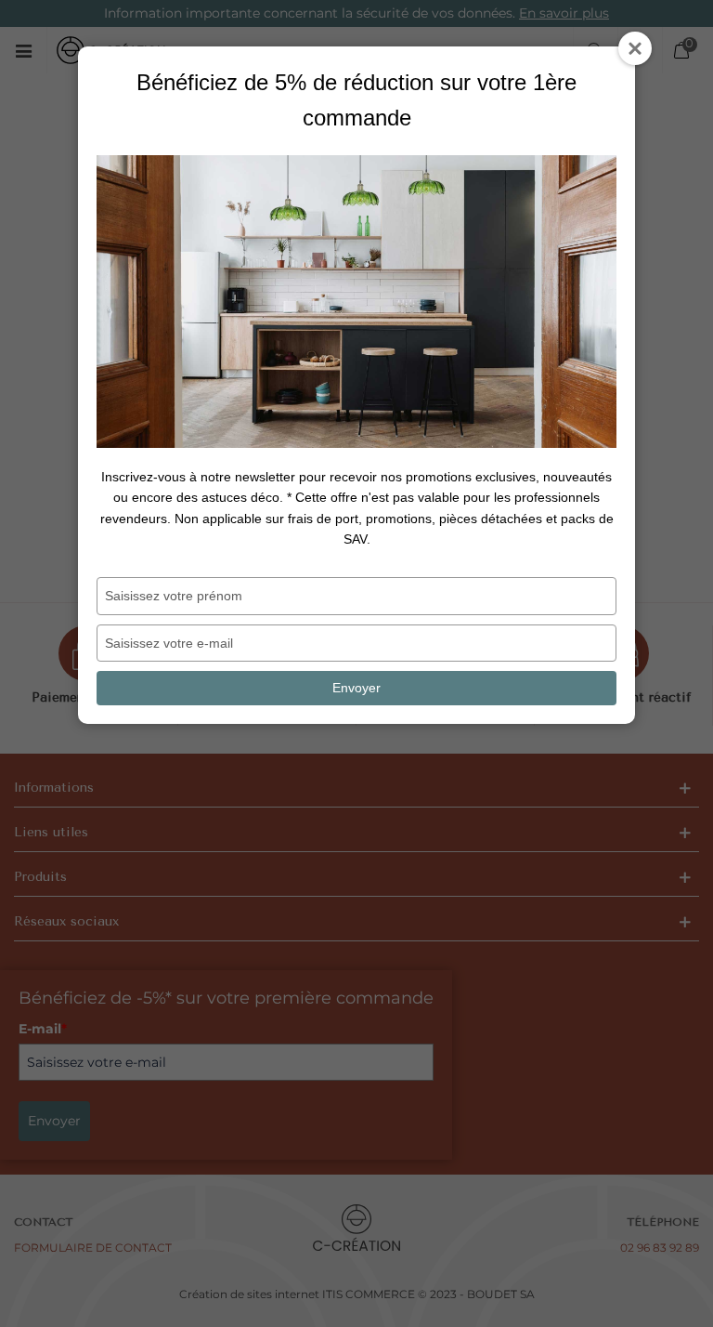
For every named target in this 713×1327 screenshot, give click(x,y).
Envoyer (356, 687)
